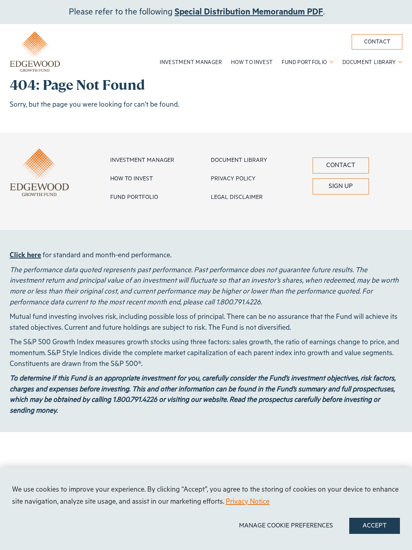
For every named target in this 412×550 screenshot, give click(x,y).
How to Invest (252, 63)
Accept (375, 525)
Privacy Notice (248, 502)
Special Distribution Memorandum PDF (249, 12)
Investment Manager (191, 63)
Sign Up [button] (341, 186)
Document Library (369, 63)
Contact (377, 42)
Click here (25, 255)
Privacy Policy (233, 179)
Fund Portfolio (305, 63)
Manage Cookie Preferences (286, 525)
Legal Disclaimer (237, 197)
